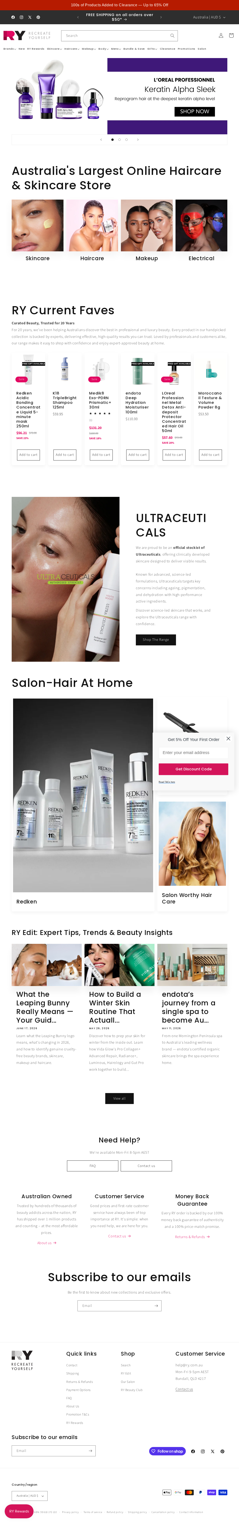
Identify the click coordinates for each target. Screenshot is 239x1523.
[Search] (172, 36)
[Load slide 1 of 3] (112, 139)
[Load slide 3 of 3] (126, 139)
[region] (119, 5)
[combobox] (119, 36)
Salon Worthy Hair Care (187, 898)
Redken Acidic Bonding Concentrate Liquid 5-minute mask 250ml (28, 410)
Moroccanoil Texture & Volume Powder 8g (210, 400)
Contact (71, 1365)
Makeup (147, 258)
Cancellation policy (163, 1512)
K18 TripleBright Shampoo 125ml (65, 400)
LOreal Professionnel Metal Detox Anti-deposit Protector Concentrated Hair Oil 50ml (174, 412)
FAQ (93, 1165)
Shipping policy (137, 1512)
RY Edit (126, 1373)
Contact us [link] (117, 1236)
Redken (26, 902)
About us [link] (44, 1243)
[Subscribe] (156, 1305)
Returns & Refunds (79, 1382)
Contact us (146, 1165)
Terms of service (93, 1512)
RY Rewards (74, 1423)
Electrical (201, 258)
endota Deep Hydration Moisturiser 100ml (137, 403)
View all (119, 1098)
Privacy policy (70, 1512)
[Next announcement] (161, 17)
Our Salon (128, 1382)
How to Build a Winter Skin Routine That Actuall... (115, 1007)
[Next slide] (138, 140)
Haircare (92, 258)
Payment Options (78, 1390)
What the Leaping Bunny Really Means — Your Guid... (45, 1007)
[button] (10, 48)
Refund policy (115, 1512)
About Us (72, 1406)
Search (126, 1365)
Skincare (38, 258)
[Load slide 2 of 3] (119, 139)
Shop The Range (156, 639)
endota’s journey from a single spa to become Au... (189, 1007)
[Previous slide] (101, 140)
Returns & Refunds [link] (190, 1236)
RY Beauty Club (132, 1390)
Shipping (72, 1373)
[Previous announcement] (78, 17)
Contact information (191, 1512)
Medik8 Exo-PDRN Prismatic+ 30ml (100, 400)
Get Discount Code (194, 769)
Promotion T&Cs (77, 1414)
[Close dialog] (228, 738)
